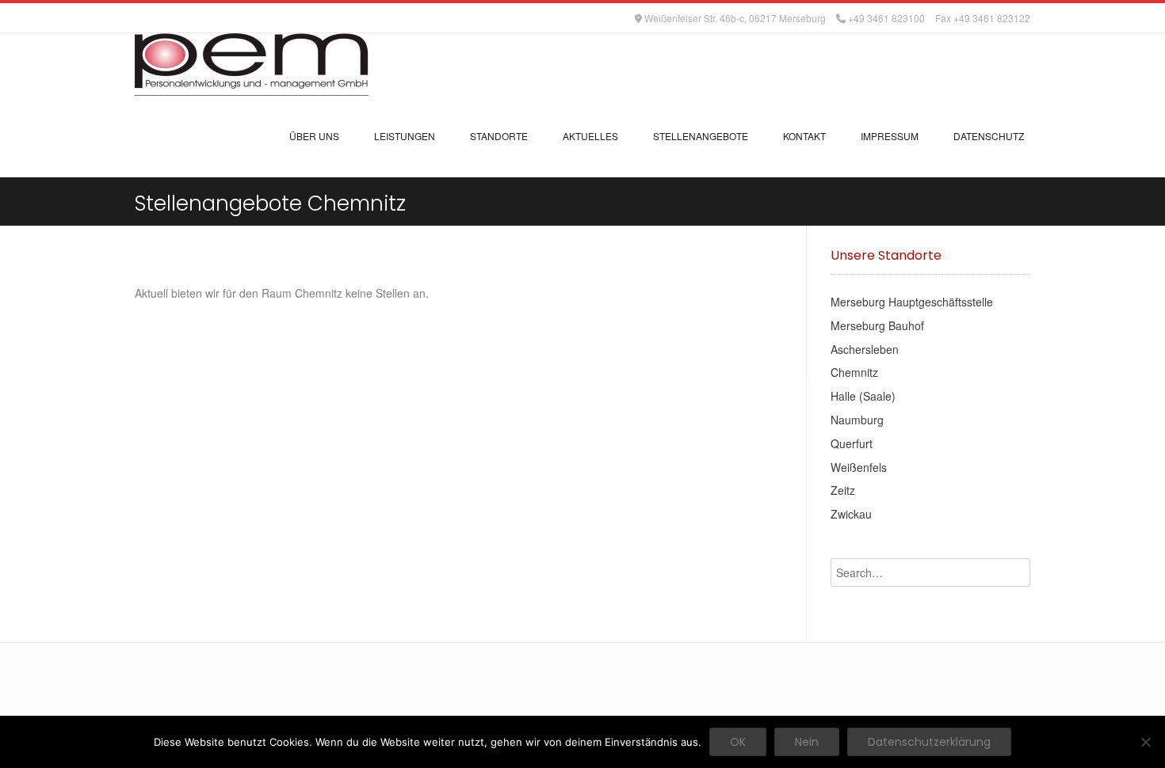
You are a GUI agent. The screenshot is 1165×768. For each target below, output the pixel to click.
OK (738, 742)
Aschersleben (865, 349)
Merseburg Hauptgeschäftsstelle (912, 302)
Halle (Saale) (863, 396)
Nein (807, 742)
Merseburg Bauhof (877, 325)
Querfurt (852, 443)
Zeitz (843, 490)
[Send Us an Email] (138, 18)
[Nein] (1145, 742)
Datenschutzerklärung (929, 742)
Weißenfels (859, 467)
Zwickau (851, 514)
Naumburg (857, 420)
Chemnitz (854, 372)
